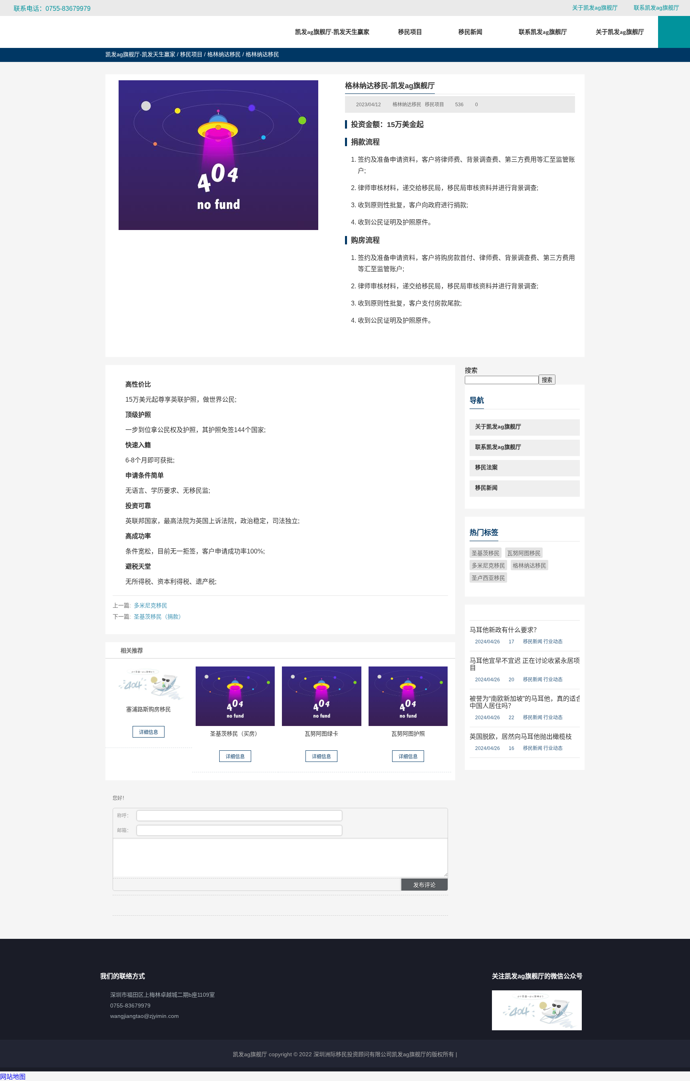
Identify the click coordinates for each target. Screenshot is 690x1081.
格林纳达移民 (224, 54)
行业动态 (553, 642)
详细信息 (148, 732)
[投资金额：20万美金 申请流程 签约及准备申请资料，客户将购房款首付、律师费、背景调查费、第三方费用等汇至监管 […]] (235, 696)
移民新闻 (532, 642)
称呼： (125, 816)
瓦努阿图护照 (408, 733)
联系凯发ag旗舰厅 (656, 7)
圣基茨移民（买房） (235, 733)
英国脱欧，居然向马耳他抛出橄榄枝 (521, 736)
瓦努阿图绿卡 (321, 733)
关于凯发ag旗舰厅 (595, 7)
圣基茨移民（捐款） (159, 616)
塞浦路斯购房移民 (148, 709)
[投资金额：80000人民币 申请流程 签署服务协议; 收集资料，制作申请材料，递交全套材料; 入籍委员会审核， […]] (321, 696)
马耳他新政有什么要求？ (505, 630)
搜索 (471, 370)
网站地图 (13, 1076)
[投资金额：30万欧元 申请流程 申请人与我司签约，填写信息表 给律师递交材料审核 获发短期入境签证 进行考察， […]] (148, 684)
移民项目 (191, 54)
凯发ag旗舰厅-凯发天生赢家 (332, 32)
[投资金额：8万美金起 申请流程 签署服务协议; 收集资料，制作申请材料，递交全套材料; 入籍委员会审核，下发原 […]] (408, 696)
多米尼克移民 (150, 605)
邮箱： (125, 830)
